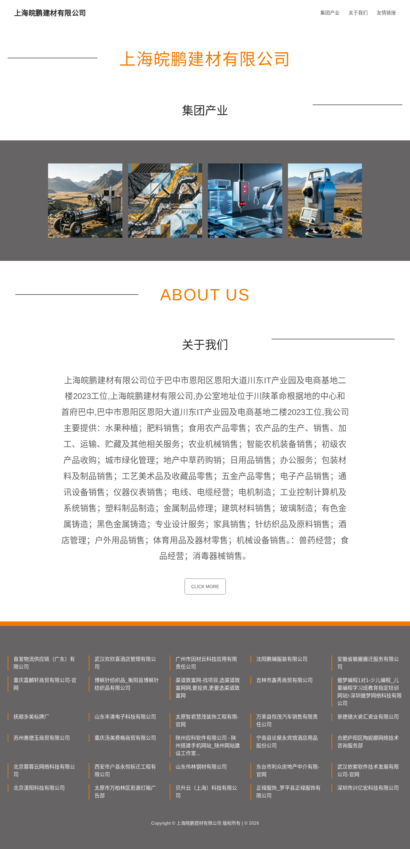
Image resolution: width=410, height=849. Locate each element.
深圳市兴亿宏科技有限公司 (368, 788)
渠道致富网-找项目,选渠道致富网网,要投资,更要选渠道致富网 (208, 688)
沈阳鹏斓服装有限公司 (282, 659)
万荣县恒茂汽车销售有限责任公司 (287, 720)
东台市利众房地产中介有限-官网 (287, 770)
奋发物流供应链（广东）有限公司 (44, 663)
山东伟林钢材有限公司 (201, 767)
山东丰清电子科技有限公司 (125, 717)
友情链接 (386, 12)
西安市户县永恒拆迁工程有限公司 (125, 770)
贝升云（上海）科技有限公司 (206, 791)
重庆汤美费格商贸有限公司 (125, 738)
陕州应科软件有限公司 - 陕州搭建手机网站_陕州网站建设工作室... (208, 745)
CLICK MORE (205, 586)
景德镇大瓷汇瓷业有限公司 (368, 717)
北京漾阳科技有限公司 (39, 788)
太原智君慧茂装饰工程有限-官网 (207, 720)
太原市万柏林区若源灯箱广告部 (125, 791)
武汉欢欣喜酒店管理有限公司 (125, 663)
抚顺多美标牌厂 (31, 717)
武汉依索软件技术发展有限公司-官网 (368, 770)
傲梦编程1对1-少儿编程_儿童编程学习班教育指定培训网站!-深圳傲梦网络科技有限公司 (369, 692)
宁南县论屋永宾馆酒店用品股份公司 (287, 741)
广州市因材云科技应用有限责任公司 (206, 663)
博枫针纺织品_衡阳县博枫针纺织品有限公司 (126, 684)
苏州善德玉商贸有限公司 (41, 738)
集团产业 (330, 12)
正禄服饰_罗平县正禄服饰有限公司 (288, 791)
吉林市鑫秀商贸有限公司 (284, 680)
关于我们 (358, 12)
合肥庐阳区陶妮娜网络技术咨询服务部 (368, 741)
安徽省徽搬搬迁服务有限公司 (368, 663)
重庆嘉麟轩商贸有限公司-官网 (45, 684)
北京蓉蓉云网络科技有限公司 (44, 770)
